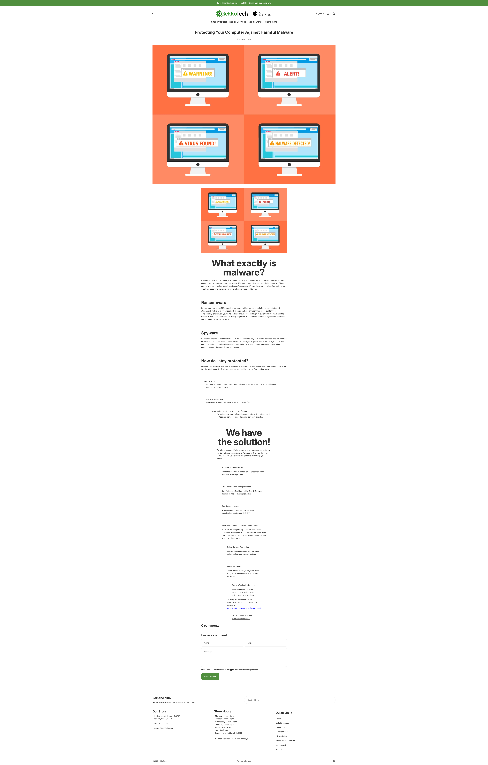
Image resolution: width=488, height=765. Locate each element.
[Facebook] (334, 760)
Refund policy (281, 727)
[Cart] (334, 13)
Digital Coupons (282, 723)
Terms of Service (282, 732)
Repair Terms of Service (285, 740)
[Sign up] (331, 700)
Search (278, 719)
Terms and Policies (244, 761)
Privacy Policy (281, 736)
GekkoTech (162, 761)
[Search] (153, 13)
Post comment (210, 676)
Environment (281, 745)
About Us (279, 749)
